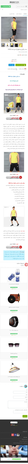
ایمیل (26, 394)
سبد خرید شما (5, 6)
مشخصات (25, 13)
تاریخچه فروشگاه (24, 439)
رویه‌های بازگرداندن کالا (23, 441)
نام (26, 389)
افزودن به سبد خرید (14, 287)
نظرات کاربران (12, 13)
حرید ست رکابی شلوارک (17, 258)
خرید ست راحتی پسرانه (14, 254)
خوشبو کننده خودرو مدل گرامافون (14, 307)
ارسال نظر (25, 416)
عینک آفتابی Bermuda (14, 353)
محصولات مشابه (19, 13)
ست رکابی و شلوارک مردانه (15, 252)
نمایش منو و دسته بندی (21, 6)
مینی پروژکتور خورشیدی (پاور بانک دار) (14, 376)
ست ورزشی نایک (13, 256)
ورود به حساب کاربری (16, 459)
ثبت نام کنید (9, 459)
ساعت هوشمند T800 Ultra (14, 330)
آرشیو (22, 265)
